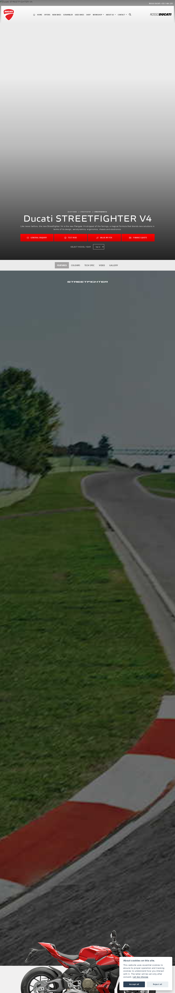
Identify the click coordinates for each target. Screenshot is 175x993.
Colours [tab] (75, 265)
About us (110, 15)
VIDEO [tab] (102, 265)
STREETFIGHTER (85, 212)
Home (39, 15)
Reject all (157, 984)
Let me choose (140, 977)
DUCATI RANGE (72, 212)
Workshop (98, 15)
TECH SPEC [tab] (89, 265)
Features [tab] (62, 265)
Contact (121, 15)
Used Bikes (79, 15)
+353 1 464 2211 (167, 3)
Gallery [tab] (113, 265)
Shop (88, 15)
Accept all (134, 984)
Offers (47, 15)
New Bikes (56, 15)
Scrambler (68, 15)
